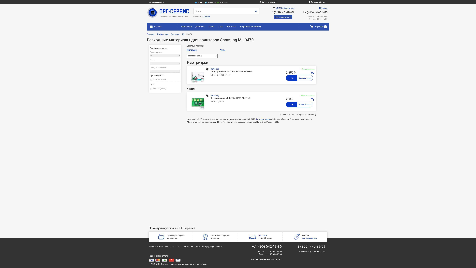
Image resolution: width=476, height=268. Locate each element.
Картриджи (192, 50)
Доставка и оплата (191, 246)
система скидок (309, 238)
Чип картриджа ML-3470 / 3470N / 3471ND (230, 98)
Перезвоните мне (283, 17)
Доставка (200, 26)
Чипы (222, 50)
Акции (211, 26)
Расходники (186, 26)
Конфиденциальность (212, 246)
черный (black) (159, 88)
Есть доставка (263, 119)
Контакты (231, 26)
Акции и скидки (156, 246)
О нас (220, 26)
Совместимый (159, 79)
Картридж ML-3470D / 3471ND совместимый (231, 71)
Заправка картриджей (250, 26)
